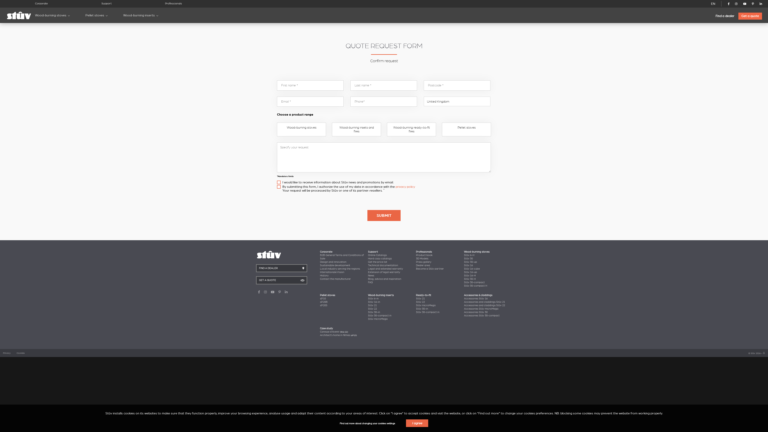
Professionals (173, 3)
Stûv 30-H (470, 279)
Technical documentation (383, 265)
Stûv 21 (372, 305)
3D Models (422, 258)
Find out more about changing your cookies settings (367, 423)
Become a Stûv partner (430, 268)
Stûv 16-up (470, 272)
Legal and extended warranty (385, 268)
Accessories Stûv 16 (476, 298)
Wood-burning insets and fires (356, 129)
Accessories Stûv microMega (481, 308)
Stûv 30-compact (474, 282)
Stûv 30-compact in (379, 315)
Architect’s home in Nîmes (338, 335)
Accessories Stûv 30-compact (482, 315)
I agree (417, 423)
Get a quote (750, 16)
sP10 (323, 298)
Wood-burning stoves (50, 15)
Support (106, 3)
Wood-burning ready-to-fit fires (411, 129)
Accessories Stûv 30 (476, 312)
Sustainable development (335, 265)
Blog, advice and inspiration (384, 279)
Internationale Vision (332, 272)
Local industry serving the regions (340, 268)
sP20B (324, 302)
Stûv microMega (378, 319)
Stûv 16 (468, 265)
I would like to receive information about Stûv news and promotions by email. (338, 182)
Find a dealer (725, 16)
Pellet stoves (94, 15)
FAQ (370, 282)
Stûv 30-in (374, 312)
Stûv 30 (468, 258)
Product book (424, 255)
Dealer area (423, 265)
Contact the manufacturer (335, 279)
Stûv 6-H (469, 255)
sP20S (323, 305)
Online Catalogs (377, 255)
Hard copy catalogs (380, 258)
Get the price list (377, 262)
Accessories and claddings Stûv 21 (484, 302)
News (371, 275)
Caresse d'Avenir (334, 331)
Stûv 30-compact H (475, 285)
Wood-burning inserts (139, 15)
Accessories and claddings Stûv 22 (484, 305)
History (324, 275)
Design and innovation (333, 262)
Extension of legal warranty (384, 272)
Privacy (7, 353)
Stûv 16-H (470, 275)
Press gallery (423, 262)
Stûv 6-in (373, 298)
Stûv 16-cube (472, 268)
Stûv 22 (372, 308)
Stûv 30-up (470, 262)
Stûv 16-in (374, 302)
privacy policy (405, 187)
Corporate (41, 3)
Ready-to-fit (423, 295)
